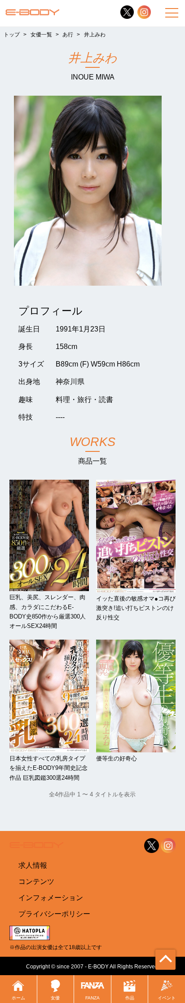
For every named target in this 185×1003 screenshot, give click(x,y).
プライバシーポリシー (54, 914)
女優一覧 (41, 34)
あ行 (67, 34)
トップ (12, 34)
